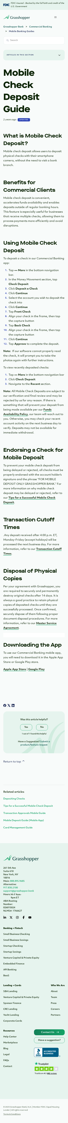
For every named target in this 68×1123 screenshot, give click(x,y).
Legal (6, 1054)
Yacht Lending (11, 1015)
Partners (55, 1015)
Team (54, 997)
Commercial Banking (40, 27)
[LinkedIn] (13, 705)
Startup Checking (13, 946)
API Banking (10, 970)
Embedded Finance (13, 964)
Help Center (10, 1037)
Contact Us (48, 1032)
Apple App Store (14, 669)
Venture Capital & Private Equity (21, 958)
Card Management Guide (18, 828)
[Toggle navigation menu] (59, 17)
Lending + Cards (12, 985)
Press (53, 1003)
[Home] (16, 17)
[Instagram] (17, 917)
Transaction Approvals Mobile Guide (24, 813)
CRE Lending (10, 1009)
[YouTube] (29, 917)
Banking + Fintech (13, 928)
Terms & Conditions (12, 1114)
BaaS (6, 976)
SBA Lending (10, 991)
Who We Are (58, 985)
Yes (26, 727)
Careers (55, 1009)
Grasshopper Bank (13, 27)
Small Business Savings (15, 940)
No (42, 727)
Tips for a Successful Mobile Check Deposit (28, 806)
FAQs (6, 1060)
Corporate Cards (12, 1021)
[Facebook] (4, 705)
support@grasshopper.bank (18, 891)
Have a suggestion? (49, 1040)
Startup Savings (12, 952)
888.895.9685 (14, 881)
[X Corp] (8, 705)
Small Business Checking (16, 934)
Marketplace (10, 1043)
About (54, 991)
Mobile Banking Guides (21, 31)
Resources (9, 1031)
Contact (7, 1066)
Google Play (36, 669)
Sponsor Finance (12, 1003)
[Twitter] (11, 917)
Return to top (12, 761)
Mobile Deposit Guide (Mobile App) (23, 820)
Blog (5, 1049)
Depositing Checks (14, 799)
